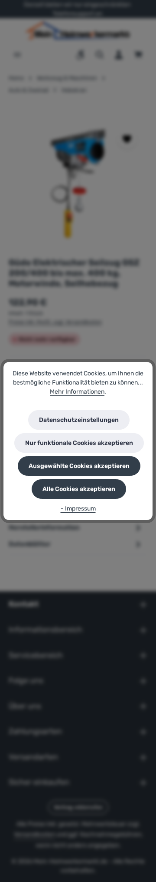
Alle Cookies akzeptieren (78, 489)
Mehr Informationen (77, 391)
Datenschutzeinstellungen (79, 420)
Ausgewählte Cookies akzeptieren (79, 466)
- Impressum (78, 508)
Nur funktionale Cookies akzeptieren (79, 443)
